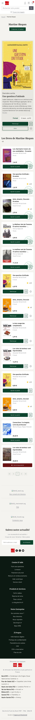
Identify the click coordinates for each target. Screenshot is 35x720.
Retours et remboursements (17, 576)
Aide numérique (17, 579)
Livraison (18, 569)
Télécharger (15, 123)
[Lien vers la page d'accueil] (7, 3)
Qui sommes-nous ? (17, 613)
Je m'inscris (26, 542)
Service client (17, 582)
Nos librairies (17, 616)
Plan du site (17, 652)
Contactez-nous (17, 520)
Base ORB (17, 626)
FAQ (17, 507)
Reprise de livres (17, 596)
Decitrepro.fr (17, 623)
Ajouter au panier (15, 166)
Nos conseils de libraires (17, 494)
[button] (17, 105)
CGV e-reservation (17, 649)
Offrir (15, 128)
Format (15, 118)
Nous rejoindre (17, 619)
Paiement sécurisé (17, 573)
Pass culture (17, 599)
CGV (17, 646)
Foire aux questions (17, 566)
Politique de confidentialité (17, 640)
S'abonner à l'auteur (17, 29)
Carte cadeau (17, 593)
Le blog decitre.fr (17, 602)
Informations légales (17, 637)
